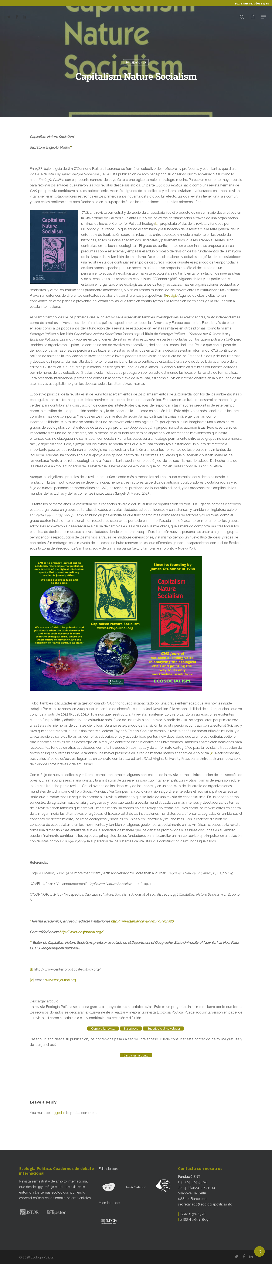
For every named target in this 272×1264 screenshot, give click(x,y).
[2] (212, 753)
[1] (157, 224)
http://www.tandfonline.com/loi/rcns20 (142, 921)
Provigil (171, 295)
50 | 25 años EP (136, 62)
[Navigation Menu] (263, 16)
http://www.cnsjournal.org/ (81, 932)
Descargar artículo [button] (44, 1001)
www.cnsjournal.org (60, 980)
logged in (58, 1113)
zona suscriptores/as (251, 3)
